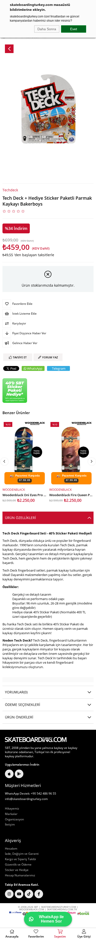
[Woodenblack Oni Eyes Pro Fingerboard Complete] (24, 453)
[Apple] (9, 774)
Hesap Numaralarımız (20, 875)
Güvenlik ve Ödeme (18, 865)
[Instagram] (9, 894)
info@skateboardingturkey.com (26, 799)
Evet (73, 29)
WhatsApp (34, 368)
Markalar (11, 814)
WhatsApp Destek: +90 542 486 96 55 (30, 793)
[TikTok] (29, 894)
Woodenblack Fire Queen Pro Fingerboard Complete (71, 494)
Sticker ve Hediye (17, 870)
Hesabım (11, 849)
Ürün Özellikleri (20, 517)
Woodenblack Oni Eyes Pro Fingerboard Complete (24, 494)
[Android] (19, 774)
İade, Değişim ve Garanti (22, 854)
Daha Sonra (46, 29)
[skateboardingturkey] (35, 739)
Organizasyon (14, 819)
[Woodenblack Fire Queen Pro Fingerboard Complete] (71, 453)
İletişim (10, 825)
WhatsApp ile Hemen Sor (51, 919)
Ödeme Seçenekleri (22, 704)
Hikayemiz (12, 809)
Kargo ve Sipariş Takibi (20, 859)
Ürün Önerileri (19, 717)
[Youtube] (19, 894)
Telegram (58, 368)
